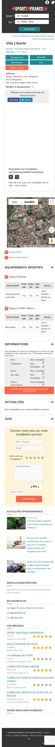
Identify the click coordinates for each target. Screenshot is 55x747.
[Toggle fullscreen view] (52, 202)
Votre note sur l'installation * (16, 457)
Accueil (9, 49)
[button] (32, 220)
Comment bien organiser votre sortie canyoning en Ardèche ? (39, 524)
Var (43, 49)
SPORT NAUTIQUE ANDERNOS (25, 633)
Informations (17, 62)
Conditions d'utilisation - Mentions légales (27, 735)
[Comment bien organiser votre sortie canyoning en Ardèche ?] (16, 523)
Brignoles (10, 52)
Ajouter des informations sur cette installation (29, 390)
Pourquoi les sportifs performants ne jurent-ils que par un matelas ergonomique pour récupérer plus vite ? (39, 545)
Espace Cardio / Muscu (18, 257)
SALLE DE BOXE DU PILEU (22, 644)
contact (8, 735)
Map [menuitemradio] (14, 202)
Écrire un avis (17, 67)
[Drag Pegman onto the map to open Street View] (52, 241)
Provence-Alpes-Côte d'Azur (27, 49)
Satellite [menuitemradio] (29, 202)
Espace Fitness (15, 252)
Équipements (17, 57)
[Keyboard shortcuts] (23, 246)
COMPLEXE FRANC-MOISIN (23, 666)
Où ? (11, 22)
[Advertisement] (27, 135)
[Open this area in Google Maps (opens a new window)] (13, 246)
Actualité (41, 57)
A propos (46, 732)
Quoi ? (10, 16)
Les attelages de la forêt (20, 655)
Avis (41, 62)
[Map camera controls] (52, 230)
